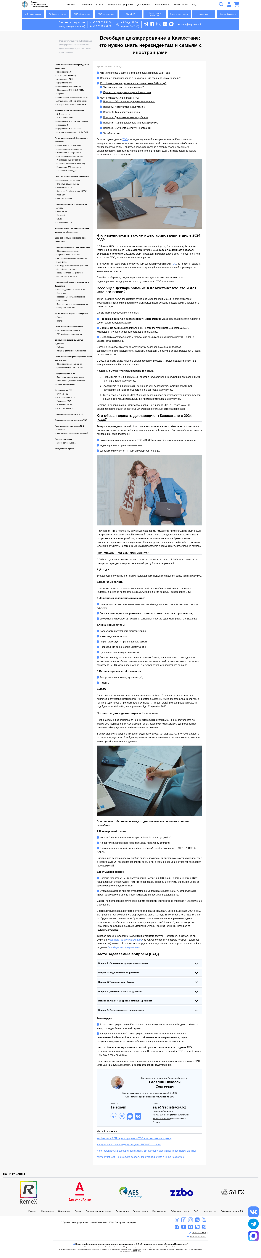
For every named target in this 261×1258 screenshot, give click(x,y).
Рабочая (60, 347)
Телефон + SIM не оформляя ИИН (71, 105)
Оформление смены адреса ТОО (69, 414)
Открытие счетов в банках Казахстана (72, 177)
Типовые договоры (63, 439)
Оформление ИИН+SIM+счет (69, 86)
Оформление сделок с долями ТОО (71, 204)
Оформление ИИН (64, 83)
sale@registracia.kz (192, 24)
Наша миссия (209, 1211)
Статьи (99, 4)
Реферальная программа (120, 4)
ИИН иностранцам (33, 14)
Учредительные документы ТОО (69, 426)
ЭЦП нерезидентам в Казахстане (69, 110)
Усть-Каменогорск (64, 222)
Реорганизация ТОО (63, 390)
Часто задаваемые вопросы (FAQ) (119, 97)
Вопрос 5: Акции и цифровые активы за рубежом (130, 122)
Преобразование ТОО (65, 408)
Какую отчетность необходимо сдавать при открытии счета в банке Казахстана (141, 1157)
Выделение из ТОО (64, 405)
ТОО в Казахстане (106, 14)
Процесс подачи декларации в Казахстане (127, 92)
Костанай (60, 215)
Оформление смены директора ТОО (71, 420)
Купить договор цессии (66, 443)
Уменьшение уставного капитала (70, 381)
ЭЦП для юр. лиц (63, 114)
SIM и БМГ (130, 14)
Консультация (181, 4)
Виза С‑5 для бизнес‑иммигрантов (71, 351)
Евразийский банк (64, 188)
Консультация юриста (64, 449)
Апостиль (204, 14)
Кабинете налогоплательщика (125, 939)
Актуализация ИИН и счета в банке (71, 101)
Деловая (60, 344)
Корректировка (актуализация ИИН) (71, 97)
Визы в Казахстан (228, 14)
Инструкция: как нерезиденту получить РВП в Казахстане (129, 1144)
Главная (71, 4)
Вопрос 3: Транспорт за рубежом (121, 112)
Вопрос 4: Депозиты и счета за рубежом (125, 117)
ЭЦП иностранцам (64, 118)
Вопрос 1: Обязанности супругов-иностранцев (129, 101)
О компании (86, 4)
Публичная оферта (180, 1211)
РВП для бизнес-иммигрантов (69, 334)
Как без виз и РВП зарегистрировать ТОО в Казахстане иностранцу (134, 1138)
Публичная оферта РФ (232, 1211)
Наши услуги (47, 1211)
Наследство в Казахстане (155, 14)
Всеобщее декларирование (123, 947)
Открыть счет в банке (179, 14)
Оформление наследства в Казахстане (72, 247)
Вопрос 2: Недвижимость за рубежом (124, 107)
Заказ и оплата (162, 4)
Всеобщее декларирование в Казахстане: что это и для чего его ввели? (140, 78)
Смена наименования (65, 384)
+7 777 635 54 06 (102, 22)
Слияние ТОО (62, 394)
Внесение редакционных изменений (72, 433)
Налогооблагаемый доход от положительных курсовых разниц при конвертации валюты (146, 1150)
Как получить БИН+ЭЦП (66, 76)
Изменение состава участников (70, 377)
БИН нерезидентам (57, 14)
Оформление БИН (64, 72)
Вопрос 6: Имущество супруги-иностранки (127, 128)
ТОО (125, 139)
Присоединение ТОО (65, 398)
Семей (59, 219)
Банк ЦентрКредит (64, 198)
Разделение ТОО (63, 401)
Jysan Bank (61, 195)
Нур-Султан (61, 212)
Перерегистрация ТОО (65, 373)
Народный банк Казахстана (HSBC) (71, 191)
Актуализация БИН (64, 79)
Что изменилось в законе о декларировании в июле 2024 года (135, 73)
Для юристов (143, 4)
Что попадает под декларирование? (123, 87)
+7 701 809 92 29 (199, 1233)
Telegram (118, 1107)
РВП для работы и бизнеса (68, 330)
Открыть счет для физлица (68, 180)
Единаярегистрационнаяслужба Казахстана (39, 4)
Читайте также (111, 133)
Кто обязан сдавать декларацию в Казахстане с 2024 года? (133, 83)
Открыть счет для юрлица (67, 184)
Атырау (59, 208)
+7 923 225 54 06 (102, 26)
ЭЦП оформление (82, 14)
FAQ (194, 4)
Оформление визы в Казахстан (69, 340)
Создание (60, 430)
